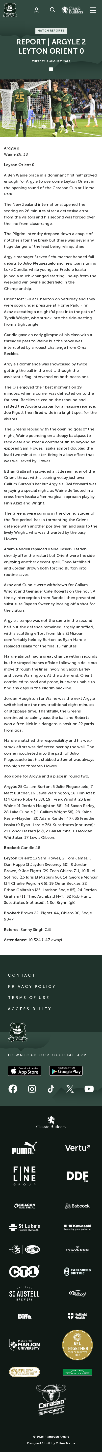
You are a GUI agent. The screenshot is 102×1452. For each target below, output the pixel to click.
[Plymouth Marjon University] (24, 1345)
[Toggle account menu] (36, 10)
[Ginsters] (24, 1249)
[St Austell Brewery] (24, 1293)
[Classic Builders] (51, 1123)
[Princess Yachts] (77, 1249)
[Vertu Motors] (77, 1148)
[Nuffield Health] (77, 1316)
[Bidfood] (77, 1293)
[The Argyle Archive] (77, 1372)
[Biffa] (24, 1316)
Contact (22, 975)
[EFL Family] (24, 1372)
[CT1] (24, 1271)
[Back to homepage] (10, 10)
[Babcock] (77, 1206)
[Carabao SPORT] (51, 1400)
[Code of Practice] (77, 1345)
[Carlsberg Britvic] (77, 1271)
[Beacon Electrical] (24, 1206)
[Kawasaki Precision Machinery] (77, 1227)
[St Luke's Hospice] (24, 1228)
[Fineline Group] (24, 1176)
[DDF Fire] (77, 1176)
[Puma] (24, 1148)
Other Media (65, 1443)
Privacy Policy (32, 986)
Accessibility (30, 1008)
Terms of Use (29, 997)
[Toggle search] (52, 10)
